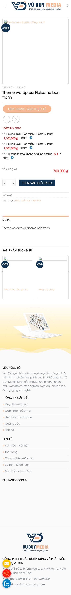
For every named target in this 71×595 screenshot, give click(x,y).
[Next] (68, 278)
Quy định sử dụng (16, 404)
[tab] (35, 219)
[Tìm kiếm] (67, 6)
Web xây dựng (46, 289)
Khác (22, 87)
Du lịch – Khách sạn (17, 464)
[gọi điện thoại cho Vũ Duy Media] (6, 573)
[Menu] (4, 6)
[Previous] (2, 278)
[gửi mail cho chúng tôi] (6, 563)
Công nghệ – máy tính (19, 458)
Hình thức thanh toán (18, 417)
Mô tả (5, 219)
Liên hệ (9, 429)
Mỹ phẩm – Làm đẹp (18, 471)
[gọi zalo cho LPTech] (6, 583)
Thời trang (11, 452)
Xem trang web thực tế (27, 109)
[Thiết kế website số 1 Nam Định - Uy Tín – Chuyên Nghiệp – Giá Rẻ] (36, 6)
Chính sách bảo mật (18, 410)
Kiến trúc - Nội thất (31, 200)
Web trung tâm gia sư (15, 289)
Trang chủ (9, 87)
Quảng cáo (12, 423)
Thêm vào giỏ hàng (37, 183)
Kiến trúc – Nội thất (16, 445)
